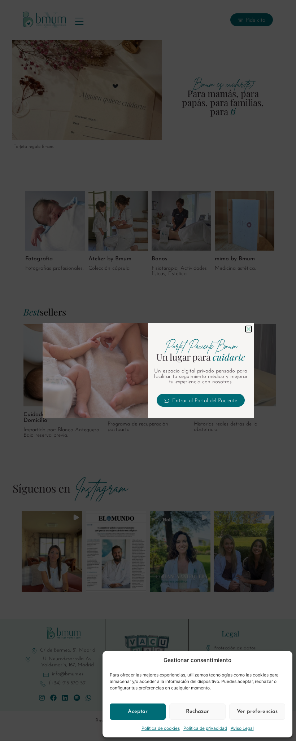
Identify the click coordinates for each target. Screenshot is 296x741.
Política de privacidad (205, 728)
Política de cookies (161, 728)
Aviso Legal (242, 728)
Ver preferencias (257, 711)
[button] (248, 329)
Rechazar (197, 711)
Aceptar (138, 711)
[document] (148, 370)
